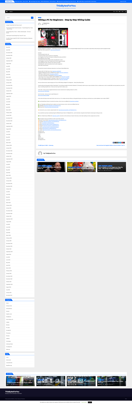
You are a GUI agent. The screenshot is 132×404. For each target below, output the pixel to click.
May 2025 (8, 71)
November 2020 (9, 213)
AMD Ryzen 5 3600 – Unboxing (46, 145)
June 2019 (8, 259)
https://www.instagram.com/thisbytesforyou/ (51, 125)
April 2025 (8, 74)
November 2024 (9, 88)
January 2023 (8, 148)
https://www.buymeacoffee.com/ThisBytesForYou (57, 120)
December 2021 (9, 183)
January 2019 (8, 273)
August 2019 (8, 254)
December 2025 (9, 52)
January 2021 (8, 208)
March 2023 (8, 142)
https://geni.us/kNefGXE (56, 71)
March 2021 (8, 202)
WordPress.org (9, 365)
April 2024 (8, 107)
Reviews (7, 335)
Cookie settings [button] (84, 402)
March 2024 (8, 109)
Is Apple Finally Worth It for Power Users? (14, 25)
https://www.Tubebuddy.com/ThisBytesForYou (52, 105)
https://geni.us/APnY (56, 115)
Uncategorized (9, 346)
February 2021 (9, 205)
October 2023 (8, 123)
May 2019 (8, 262)
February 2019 (9, 270)
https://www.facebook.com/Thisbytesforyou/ (51, 121)
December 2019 (9, 243)
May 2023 (8, 137)
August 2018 (8, 287)
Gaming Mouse (9, 308)
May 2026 (8, 47)
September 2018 (9, 284)
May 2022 (8, 169)
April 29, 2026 (41, 384)
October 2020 (8, 216)
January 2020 (8, 240)
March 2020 (8, 235)
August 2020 (8, 221)
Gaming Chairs (9, 305)
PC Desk (8, 327)
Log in (7, 357)
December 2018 (9, 276)
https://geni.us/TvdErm (65, 78)
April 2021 (8, 199)
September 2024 (9, 93)
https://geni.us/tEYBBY (64, 79)
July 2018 (8, 289)
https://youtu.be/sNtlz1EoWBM (43, 95)
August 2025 (8, 63)
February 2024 (9, 112)
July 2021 (8, 191)
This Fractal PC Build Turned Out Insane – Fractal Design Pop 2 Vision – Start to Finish (50, 382)
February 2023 (9, 145)
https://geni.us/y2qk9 (65, 76)
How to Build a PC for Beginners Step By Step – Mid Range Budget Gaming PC (110, 167)
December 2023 (9, 118)
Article (7, 303)
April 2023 (8, 139)
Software (8, 338)
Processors (8, 333)
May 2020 (8, 229)
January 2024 (8, 115)
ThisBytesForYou (66, 5)
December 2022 (9, 150)
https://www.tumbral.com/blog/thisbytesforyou (50, 127)
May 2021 (8, 197)
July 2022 (8, 164)
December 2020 (9, 210)
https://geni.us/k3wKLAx (63, 72)
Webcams (8, 349)
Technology (8, 341)
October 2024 (8, 90)
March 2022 (8, 175)
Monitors (7, 324)
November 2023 (9, 120)
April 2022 (8, 172)
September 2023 (9, 126)
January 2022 (8, 180)
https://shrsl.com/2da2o (74, 101)
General (7, 311)
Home (126, 398)
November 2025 (9, 55)
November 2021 (9, 186)
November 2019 (9, 246)
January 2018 (8, 292)
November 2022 (9, 153)
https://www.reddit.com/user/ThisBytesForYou (50, 124)
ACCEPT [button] (90, 402)
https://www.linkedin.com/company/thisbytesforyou (52, 129)
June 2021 (8, 194)
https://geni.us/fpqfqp (58, 75)
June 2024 (8, 101)
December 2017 (9, 295)
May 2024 (8, 104)
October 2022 (8, 156)
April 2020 (8, 232)
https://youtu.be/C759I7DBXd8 (43, 91)
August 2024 (8, 96)
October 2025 (8, 58)
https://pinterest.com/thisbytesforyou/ (49, 128)
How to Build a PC (9, 319)
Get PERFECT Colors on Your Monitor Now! (81, 168)
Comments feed (9, 362)
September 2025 (9, 60)
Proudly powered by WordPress (10, 398)
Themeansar (23, 398)
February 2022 (9, 178)
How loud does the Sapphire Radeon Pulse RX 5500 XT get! (110, 145)
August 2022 (8, 161)
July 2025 (8, 66)
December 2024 (9, 85)
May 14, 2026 (10, 384)
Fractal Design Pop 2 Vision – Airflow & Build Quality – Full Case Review (81, 382)
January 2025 (8, 82)
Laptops (7, 322)
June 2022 (8, 167)
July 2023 (8, 131)
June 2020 (8, 227)
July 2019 (8, 257)
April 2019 (8, 265)
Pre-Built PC (8, 330)
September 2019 (9, 251)
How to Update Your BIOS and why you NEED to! (49, 167)
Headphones (8, 316)
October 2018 (8, 281)
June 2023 (8, 134)
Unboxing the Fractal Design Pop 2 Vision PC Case (16, 35)
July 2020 (8, 224)
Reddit (11, 11)
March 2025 (8, 77)
